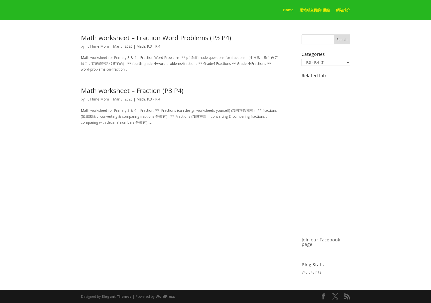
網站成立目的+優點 (315, 10)
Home (288, 10)
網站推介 (343, 10)
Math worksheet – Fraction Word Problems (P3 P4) (156, 37)
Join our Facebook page (321, 242)
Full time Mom (97, 46)
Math (140, 46)
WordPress (165, 296)
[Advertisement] (326, 155)
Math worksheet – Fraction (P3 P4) (132, 90)
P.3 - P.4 (153, 46)
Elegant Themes (116, 296)
